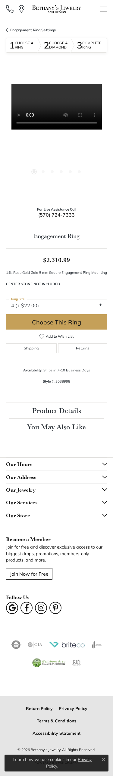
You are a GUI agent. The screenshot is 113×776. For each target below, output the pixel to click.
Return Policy (39, 708)
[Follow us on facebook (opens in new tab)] (26, 608)
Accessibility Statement (56, 733)
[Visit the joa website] (97, 644)
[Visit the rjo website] (76, 662)
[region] (56, 134)
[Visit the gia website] (35, 644)
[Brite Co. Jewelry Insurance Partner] (67, 644)
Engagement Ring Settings (33, 30)
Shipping (31, 348)
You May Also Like (56, 426)
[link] (10, 9)
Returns (82, 348)
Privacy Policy (73, 708)
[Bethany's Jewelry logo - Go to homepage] (56, 9)
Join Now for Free (29, 574)
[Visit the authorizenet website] (16, 644)
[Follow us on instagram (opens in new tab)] (41, 608)
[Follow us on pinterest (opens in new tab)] (55, 608)
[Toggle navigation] (103, 9)
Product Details (56, 410)
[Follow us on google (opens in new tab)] (12, 608)
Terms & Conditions (56, 721)
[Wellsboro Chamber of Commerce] (49, 662)
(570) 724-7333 (56, 214)
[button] (34, 171)
